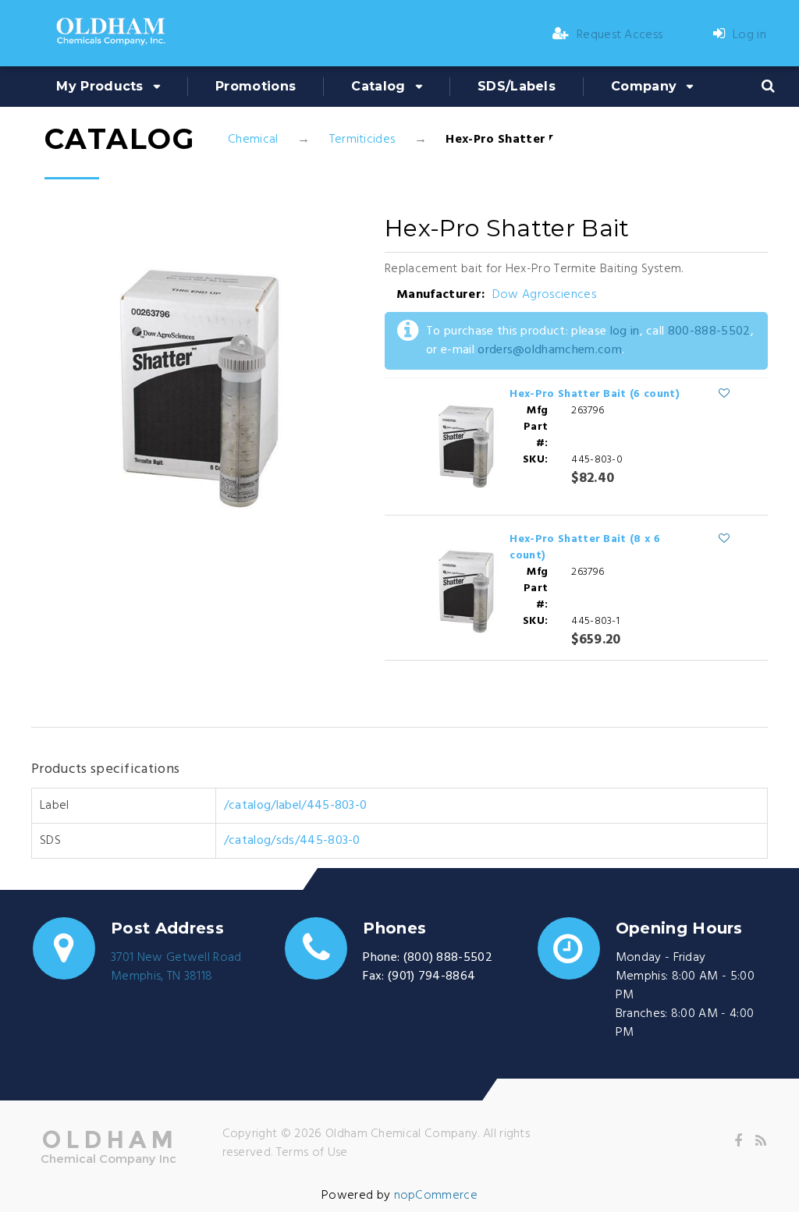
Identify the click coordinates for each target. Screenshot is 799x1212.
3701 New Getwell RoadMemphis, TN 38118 (176, 967)
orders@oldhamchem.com (550, 350)
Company (643, 86)
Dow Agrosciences (544, 295)
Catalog (378, 86)
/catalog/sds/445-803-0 (292, 841)
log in (625, 331)
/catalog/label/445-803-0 (296, 806)
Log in (749, 35)
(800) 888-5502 (447, 958)
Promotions (255, 86)
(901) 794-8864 (431, 976)
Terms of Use (312, 1153)
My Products (100, 86)
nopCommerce (436, 1195)
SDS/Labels (517, 86)
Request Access (619, 35)
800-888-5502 (709, 331)
